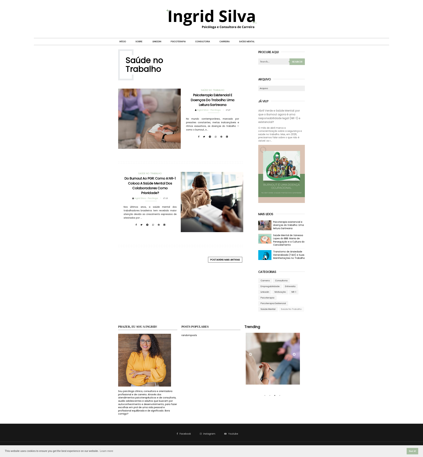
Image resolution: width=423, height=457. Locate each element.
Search (297, 61)
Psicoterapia (178, 41)
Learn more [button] (106, 451)
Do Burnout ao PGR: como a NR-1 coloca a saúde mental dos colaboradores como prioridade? (150, 185)
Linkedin (157, 41)
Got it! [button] (412, 451)
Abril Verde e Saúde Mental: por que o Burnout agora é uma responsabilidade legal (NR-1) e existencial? (279, 116)
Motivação (280, 292)
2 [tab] (269, 395)
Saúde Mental (246, 41)
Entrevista (290, 286)
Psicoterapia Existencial (273, 303)
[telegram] (210, 137)
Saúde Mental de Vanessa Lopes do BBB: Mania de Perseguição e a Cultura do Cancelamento (289, 240)
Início (122, 41)
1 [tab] (265, 395)
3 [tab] (274, 395)
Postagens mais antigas (225, 259)
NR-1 (293, 292)
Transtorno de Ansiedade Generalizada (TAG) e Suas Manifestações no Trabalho (289, 255)
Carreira (224, 41)
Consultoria (202, 41)
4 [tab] (279, 395)
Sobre (138, 41)
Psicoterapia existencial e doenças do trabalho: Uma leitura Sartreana (212, 100)
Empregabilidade (270, 286)
